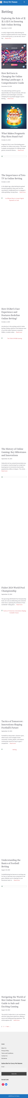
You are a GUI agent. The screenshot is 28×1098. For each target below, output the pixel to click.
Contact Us (4, 1056)
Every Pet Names (10, 2)
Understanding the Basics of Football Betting (11, 863)
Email (2, 1066)
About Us (3, 1048)
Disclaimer (4, 1058)
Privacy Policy (5, 1050)
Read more (8, 38)
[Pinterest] (3, 1084)
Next (8, 1026)
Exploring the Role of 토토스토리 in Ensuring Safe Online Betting (13, 21)
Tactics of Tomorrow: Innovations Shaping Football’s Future (12, 724)
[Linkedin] (6, 1084)
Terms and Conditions (7, 1053)
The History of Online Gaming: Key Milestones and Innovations (13, 452)
